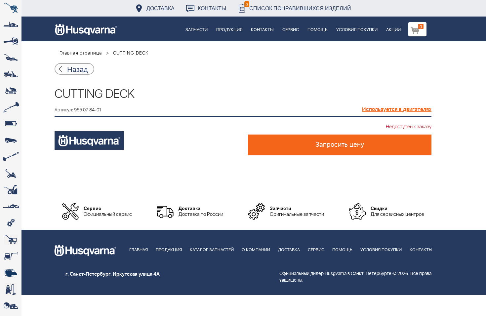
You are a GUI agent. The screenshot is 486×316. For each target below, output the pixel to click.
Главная (138, 250)
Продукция (229, 30)
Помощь (317, 30)
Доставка (160, 8)
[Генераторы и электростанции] (10, 239)
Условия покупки (357, 30)
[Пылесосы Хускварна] (10, 289)
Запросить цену (339, 145)
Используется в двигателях (396, 109)
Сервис (290, 30)
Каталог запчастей (212, 250)
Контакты (212, 8)
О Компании (256, 250)
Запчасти (196, 30)
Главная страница (81, 53)
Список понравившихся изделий (298, 6)
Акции (393, 30)
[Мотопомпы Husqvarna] (10, 272)
